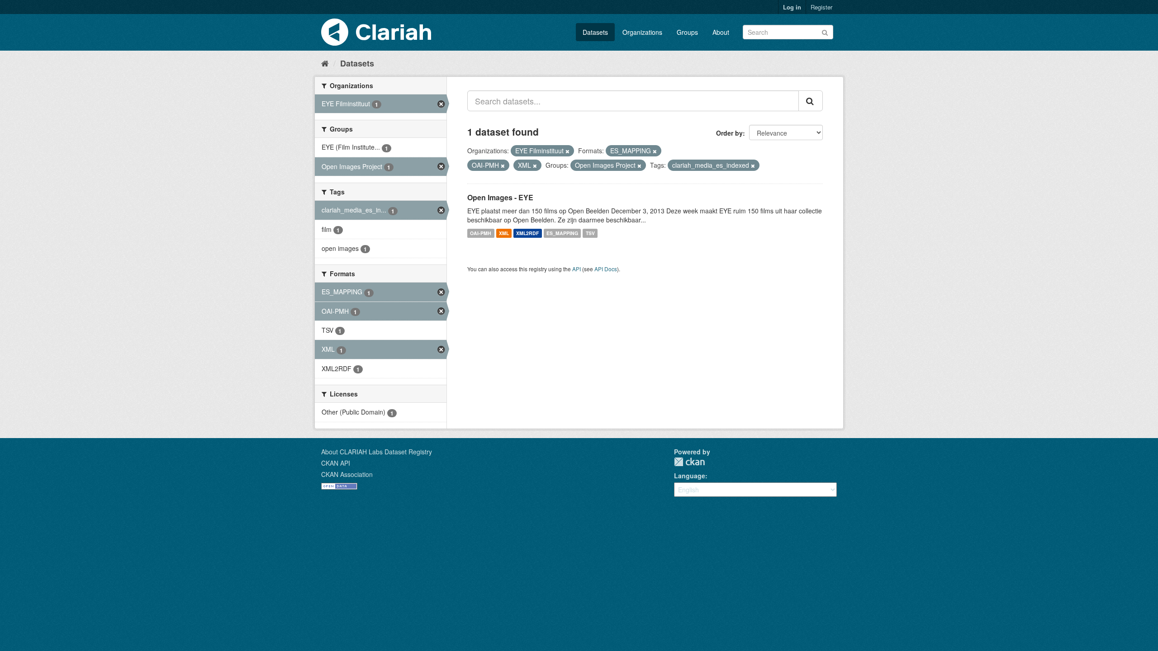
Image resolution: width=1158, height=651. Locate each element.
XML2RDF (527, 233)
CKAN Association (347, 474)
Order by (729, 132)
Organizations (642, 32)
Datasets (595, 32)
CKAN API (335, 462)
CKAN (689, 462)
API (576, 269)
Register (821, 7)
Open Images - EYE (500, 197)
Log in (792, 7)
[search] (810, 100)
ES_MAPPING (562, 233)
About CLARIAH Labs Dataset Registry (376, 451)
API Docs (605, 269)
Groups (687, 32)
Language (689, 475)
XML (504, 233)
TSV (590, 233)
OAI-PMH (480, 233)
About (720, 32)
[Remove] (567, 151)
